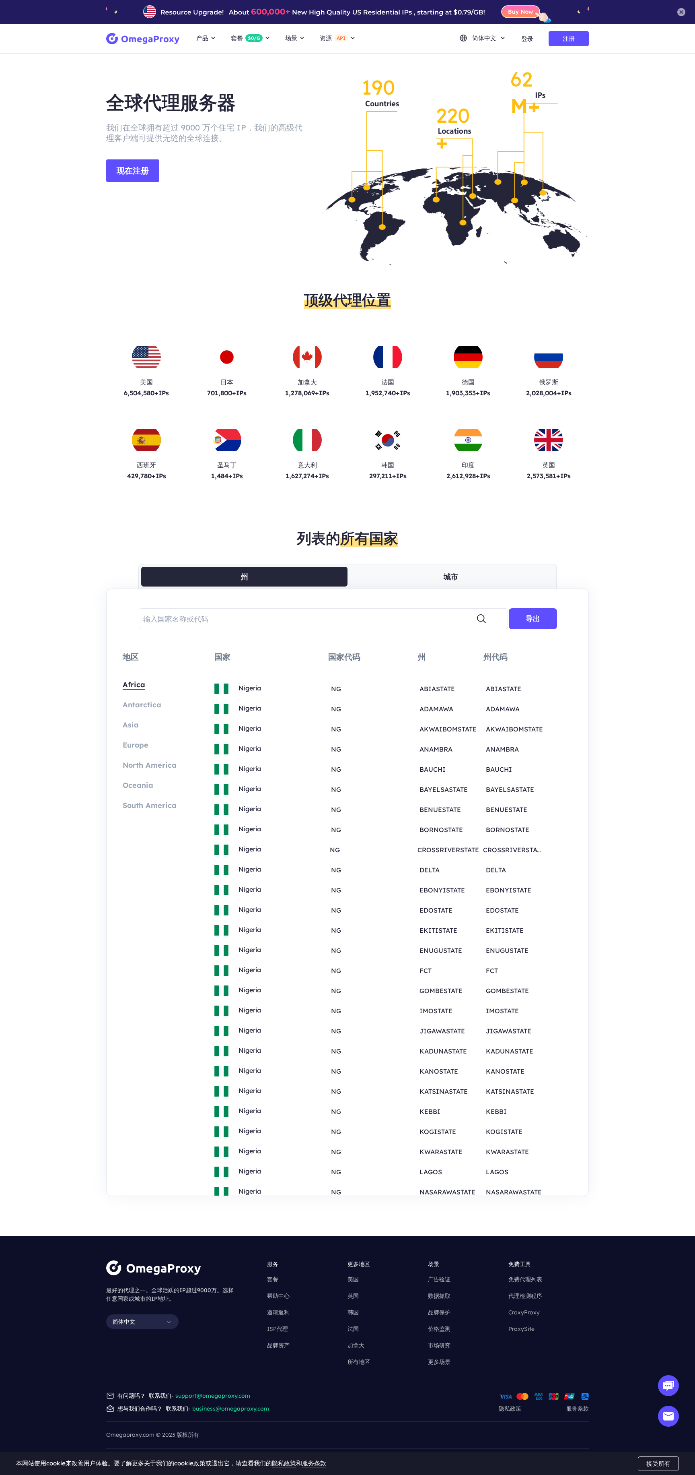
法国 (353, 1328)
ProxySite (521, 1328)
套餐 (272, 1279)
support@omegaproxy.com (212, 1395)
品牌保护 (439, 1312)
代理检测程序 (525, 1295)
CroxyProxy (524, 1312)
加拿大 (356, 1345)
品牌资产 (278, 1345)
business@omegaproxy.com (230, 1408)
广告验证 (439, 1279)
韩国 (353, 1312)
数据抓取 (439, 1295)
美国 (353, 1279)
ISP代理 (277, 1328)
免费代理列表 (525, 1279)
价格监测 (439, 1328)
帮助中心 (278, 1295)
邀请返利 (278, 1312)
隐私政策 (510, 1408)
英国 (353, 1295)
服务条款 (577, 1408)
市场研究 (439, 1345)
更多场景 (439, 1362)
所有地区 (359, 1362)
